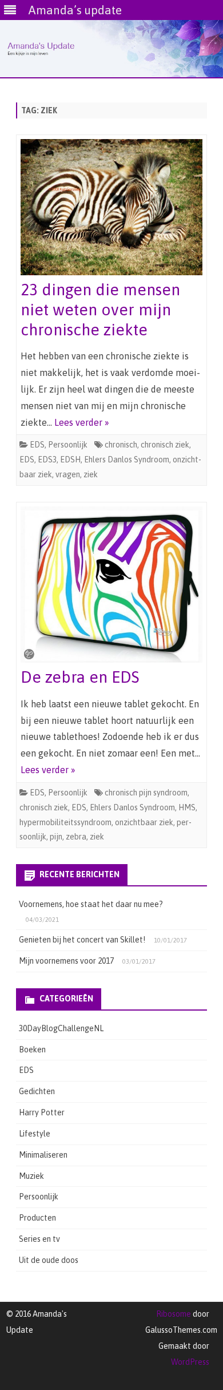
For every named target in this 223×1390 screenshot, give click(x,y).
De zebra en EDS (80, 677)
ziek (90, 474)
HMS (187, 807)
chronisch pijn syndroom (146, 792)
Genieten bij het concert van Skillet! (82, 939)
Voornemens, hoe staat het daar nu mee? (91, 904)
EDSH (70, 459)
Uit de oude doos (48, 1260)
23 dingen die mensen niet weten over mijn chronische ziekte (100, 309)
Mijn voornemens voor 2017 (66, 960)
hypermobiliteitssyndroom (65, 822)
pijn (56, 836)
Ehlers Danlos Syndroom (126, 459)
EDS (37, 444)
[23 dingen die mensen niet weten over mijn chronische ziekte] (111, 209)
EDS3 (47, 459)
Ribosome (173, 1313)
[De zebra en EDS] (111, 587)
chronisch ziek (165, 444)
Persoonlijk (67, 444)
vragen (67, 474)
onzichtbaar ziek (144, 822)
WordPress (190, 1362)
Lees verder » (81, 422)
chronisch (121, 444)
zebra (76, 836)
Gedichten (37, 1091)
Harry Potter (42, 1112)
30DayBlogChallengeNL (61, 1028)
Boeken (32, 1049)
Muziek (31, 1176)
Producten (37, 1217)
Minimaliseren (43, 1154)
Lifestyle (34, 1133)
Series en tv (39, 1239)
